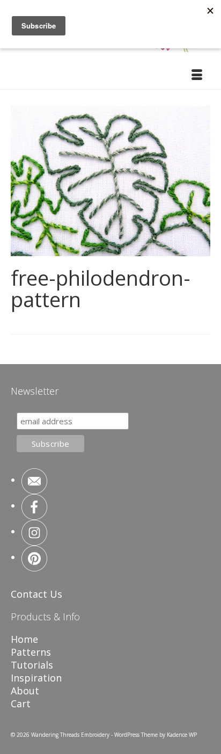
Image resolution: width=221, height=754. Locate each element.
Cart (21, 703)
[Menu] (196, 75)
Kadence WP (182, 734)
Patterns (31, 652)
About (25, 690)
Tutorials (32, 664)
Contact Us (36, 594)
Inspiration (36, 677)
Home (24, 639)
